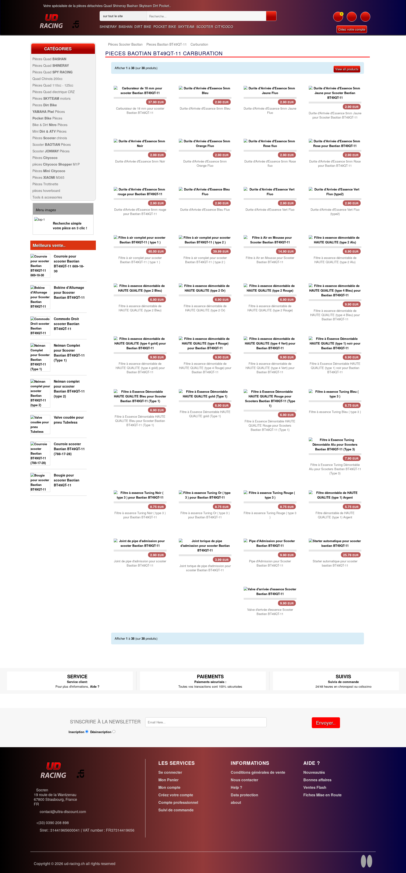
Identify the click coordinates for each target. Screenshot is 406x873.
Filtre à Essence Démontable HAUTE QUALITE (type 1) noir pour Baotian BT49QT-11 (335, 367)
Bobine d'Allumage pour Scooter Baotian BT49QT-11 (69, 292)
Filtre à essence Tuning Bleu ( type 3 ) (335, 412)
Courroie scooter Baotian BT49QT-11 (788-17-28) (69, 448)
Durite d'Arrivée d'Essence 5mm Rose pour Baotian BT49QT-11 (335, 163)
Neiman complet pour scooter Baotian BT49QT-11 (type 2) (69, 388)
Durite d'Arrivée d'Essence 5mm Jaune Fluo (270, 110)
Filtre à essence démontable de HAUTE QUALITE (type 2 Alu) (335, 260)
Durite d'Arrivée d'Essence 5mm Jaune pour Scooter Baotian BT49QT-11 (335, 115)
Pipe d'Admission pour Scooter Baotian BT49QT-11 (270, 563)
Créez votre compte (351, 29)
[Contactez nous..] (365, 19)
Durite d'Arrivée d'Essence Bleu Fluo (205, 209)
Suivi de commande (176, 810)
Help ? (236, 787)
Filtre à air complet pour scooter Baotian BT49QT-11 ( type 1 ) (140, 260)
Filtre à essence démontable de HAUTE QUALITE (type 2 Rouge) (270, 308)
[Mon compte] (352, 19)
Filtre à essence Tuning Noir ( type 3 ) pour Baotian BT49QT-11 (140, 515)
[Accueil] (105, 44)
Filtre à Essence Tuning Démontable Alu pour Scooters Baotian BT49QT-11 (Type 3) (335, 469)
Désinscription (100, 732)
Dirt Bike (143, 26)
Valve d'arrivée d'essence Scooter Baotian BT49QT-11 (270, 611)
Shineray (108, 26)
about (236, 802)
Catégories (58, 49)
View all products (347, 69)
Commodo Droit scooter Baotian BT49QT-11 (66, 323)
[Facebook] (363, 862)
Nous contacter (244, 779)
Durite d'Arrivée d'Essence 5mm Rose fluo (270, 163)
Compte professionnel (178, 802)
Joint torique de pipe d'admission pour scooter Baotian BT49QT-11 (205, 568)
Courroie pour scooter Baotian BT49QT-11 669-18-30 (69, 263)
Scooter (204, 26)
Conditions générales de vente (258, 772)
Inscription (76, 732)
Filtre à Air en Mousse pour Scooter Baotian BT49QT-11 (270, 260)
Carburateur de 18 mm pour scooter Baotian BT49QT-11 (140, 110)
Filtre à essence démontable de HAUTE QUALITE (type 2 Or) (205, 308)
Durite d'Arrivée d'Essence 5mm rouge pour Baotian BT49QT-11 (140, 211)
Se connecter (170, 772)
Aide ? (94, 686)
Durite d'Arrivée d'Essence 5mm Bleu (205, 108)
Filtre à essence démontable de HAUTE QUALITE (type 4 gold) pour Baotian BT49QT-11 (140, 367)
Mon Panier (168, 779)
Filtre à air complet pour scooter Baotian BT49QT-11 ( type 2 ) (205, 260)
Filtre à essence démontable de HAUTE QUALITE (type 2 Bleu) (140, 308)
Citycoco (224, 26)
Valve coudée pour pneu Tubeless (69, 420)
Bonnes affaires (317, 779)
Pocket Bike (164, 26)
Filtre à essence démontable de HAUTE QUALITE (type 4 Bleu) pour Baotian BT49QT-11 (335, 315)
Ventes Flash (314, 787)
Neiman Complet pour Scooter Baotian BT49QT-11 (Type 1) (69, 352)
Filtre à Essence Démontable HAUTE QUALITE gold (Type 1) (205, 414)
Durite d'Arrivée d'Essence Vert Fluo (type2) (335, 211)
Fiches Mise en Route (322, 795)
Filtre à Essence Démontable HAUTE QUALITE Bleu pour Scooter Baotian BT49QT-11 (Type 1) (140, 420)
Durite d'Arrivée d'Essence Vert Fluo (270, 209)
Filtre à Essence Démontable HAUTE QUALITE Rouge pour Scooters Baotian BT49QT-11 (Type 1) (270, 425)
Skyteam (186, 26)
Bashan (126, 26)
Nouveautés (314, 772)
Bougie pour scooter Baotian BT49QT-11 (66, 480)
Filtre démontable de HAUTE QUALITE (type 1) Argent (335, 515)
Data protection (244, 795)
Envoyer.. (326, 722)
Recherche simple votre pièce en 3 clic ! (70, 225)
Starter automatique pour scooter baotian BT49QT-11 (335, 563)
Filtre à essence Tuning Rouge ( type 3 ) (270, 515)
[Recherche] (271, 16)
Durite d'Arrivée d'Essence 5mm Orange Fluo (205, 163)
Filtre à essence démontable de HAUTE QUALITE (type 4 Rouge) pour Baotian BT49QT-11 (205, 367)
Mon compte (169, 787)
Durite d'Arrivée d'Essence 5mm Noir (140, 161)
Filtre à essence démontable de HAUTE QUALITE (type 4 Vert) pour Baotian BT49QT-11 (270, 367)
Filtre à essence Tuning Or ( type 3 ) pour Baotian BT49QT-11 (205, 515)
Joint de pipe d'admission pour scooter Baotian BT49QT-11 (140, 563)
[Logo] (59, 21)
